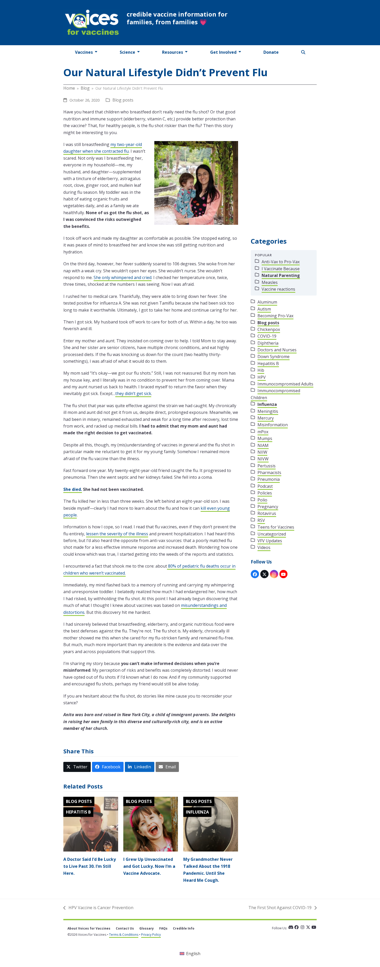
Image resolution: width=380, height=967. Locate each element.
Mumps (264, 438)
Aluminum (267, 302)
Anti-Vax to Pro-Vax (281, 262)
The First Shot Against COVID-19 (279, 908)
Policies (264, 493)
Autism (264, 309)
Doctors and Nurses (277, 350)
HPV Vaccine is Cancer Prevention (98, 908)
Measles (270, 282)
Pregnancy (267, 506)
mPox (262, 432)
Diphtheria (267, 343)
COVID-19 (266, 336)
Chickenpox (268, 329)
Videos (263, 547)
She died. (72, 489)
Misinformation (272, 425)
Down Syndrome (273, 356)
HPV (261, 377)
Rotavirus (266, 513)
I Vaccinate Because (281, 269)
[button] (303, 52)
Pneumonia (268, 479)
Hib (260, 370)
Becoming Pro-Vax (275, 316)
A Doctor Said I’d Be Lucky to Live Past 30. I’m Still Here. (89, 866)
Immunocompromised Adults (285, 384)
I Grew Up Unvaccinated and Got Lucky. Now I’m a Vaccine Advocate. (149, 866)
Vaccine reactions (278, 289)
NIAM (263, 445)
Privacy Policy (151, 934)
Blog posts (122, 100)
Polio (262, 500)
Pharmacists (269, 472)
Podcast (265, 486)
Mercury (265, 418)
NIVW (263, 459)
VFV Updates (269, 541)
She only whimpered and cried (122, 277)
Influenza (197, 812)
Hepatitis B (78, 812)
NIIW (262, 452)
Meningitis (267, 411)
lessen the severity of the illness (117, 534)
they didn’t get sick (133, 393)
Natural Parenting (281, 275)
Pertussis (266, 466)
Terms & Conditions (123, 934)
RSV (261, 520)
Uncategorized (271, 534)
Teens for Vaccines (275, 527)
